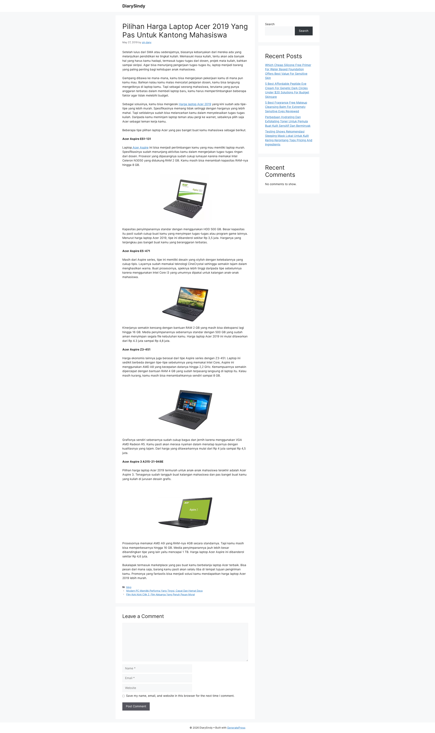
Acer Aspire (140, 147)
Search (270, 24)
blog (128, 587)
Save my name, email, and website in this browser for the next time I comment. (180, 695)
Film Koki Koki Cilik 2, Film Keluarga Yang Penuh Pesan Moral (160, 594)
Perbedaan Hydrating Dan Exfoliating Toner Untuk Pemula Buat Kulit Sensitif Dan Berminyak (287, 121)
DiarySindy (133, 6)
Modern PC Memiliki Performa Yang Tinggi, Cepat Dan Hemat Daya (164, 590)
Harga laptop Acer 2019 (195, 104)
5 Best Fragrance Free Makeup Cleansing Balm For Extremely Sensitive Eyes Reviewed (286, 107)
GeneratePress (236, 727)
